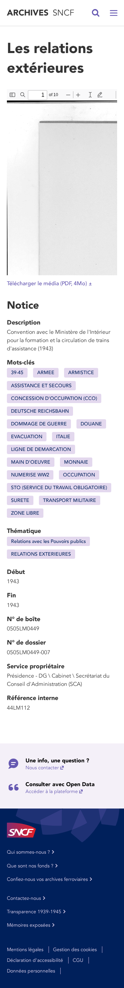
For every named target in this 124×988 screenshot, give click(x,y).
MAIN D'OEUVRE (30, 462)
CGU (78, 960)
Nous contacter (42, 768)
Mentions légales (25, 950)
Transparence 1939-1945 (34, 912)
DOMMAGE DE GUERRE (39, 424)
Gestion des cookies (75, 950)
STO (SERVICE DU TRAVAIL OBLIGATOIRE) (59, 488)
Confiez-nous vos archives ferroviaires (47, 879)
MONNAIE (76, 462)
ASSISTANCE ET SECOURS (41, 386)
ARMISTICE (81, 372)
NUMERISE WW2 (30, 475)
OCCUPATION (79, 475)
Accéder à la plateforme (51, 791)
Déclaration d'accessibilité (35, 960)
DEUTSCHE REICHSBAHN (40, 411)
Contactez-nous (24, 898)
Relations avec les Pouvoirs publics (48, 541)
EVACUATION (26, 437)
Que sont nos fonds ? (30, 866)
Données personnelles (31, 971)
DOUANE (91, 424)
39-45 (17, 372)
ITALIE (63, 437)
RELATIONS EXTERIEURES (41, 554)
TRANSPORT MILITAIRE (69, 500)
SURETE (20, 500)
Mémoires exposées (28, 925)
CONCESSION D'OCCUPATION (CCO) (54, 398)
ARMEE (45, 372)
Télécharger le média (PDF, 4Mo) (47, 283)
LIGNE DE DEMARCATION (41, 449)
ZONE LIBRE (25, 513)
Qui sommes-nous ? (28, 852)
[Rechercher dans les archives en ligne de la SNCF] (95, 13)
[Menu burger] (113, 13)
